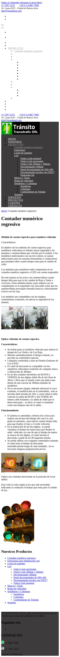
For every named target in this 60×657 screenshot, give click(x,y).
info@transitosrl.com (11, 11)
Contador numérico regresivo (28, 51)
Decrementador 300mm (31, 70)
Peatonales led (27, 79)
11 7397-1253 (8, 5)
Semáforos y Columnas (25, 87)
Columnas (25, 92)
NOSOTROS (15, 45)
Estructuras (19, 54)
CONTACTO (15, 109)
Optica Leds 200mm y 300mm (35, 67)
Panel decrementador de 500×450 (36, 73)
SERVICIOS (14, 101)
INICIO (12, 42)
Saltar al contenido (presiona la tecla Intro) (21, 2)
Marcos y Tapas (22, 81)
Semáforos (25, 90)
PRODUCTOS (15, 48)
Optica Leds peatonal (30, 62)
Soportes (18, 98)
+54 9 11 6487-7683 (29, 5)
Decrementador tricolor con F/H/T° (37, 76)
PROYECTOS (15, 104)
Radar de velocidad (23, 84)
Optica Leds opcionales (31, 65)
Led (16, 59)
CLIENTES (14, 106)
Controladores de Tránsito (33, 95)
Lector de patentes (23, 56)
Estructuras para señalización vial (23, 561)
